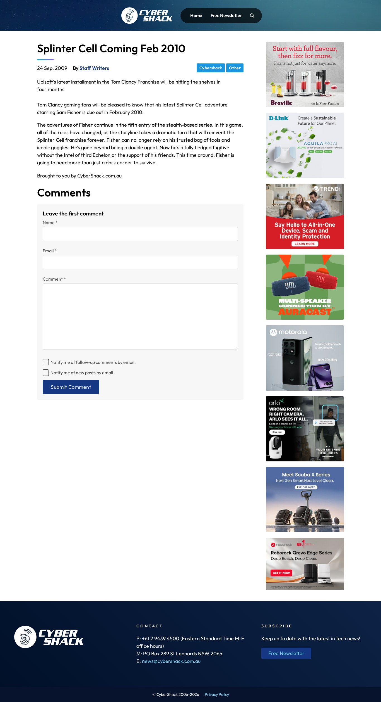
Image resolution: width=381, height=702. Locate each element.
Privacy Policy (217, 694)
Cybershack (210, 67)
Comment (54, 279)
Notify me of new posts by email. (82, 372)
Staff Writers (94, 68)
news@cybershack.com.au (171, 661)
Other (235, 67)
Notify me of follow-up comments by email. (93, 362)
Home (196, 15)
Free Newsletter (226, 15)
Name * (50, 222)
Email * (50, 250)
